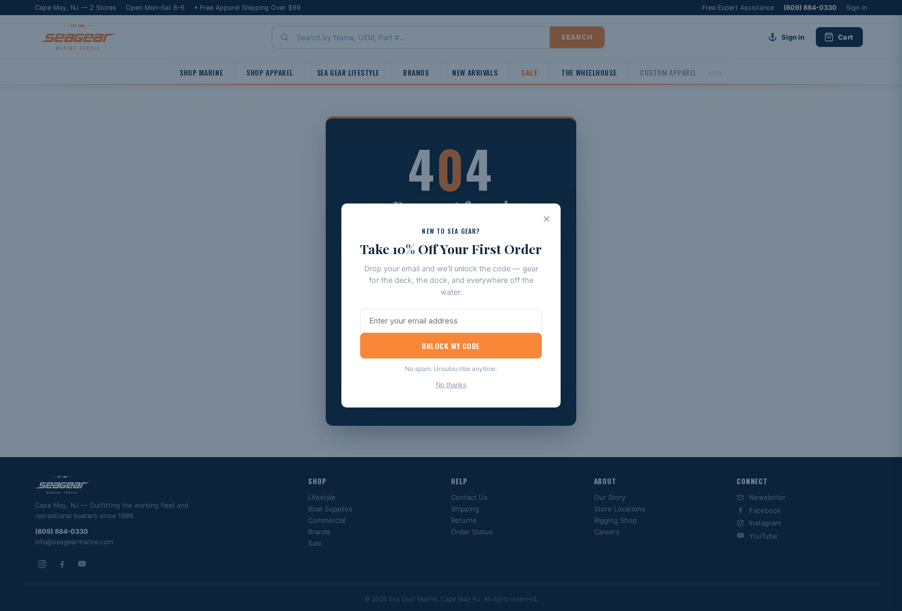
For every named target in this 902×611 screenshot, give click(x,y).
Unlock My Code (451, 345)
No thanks (451, 385)
